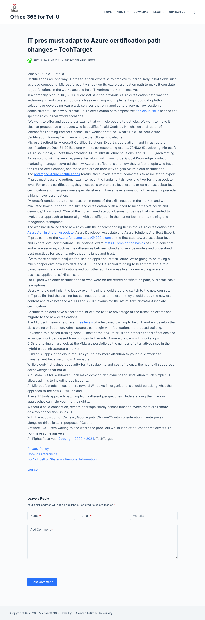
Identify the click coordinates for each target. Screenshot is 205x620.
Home (108, 11)
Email (87, 516)
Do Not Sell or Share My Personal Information (62, 459)
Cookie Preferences (42, 454)
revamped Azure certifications (57, 174)
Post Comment (42, 582)
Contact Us (177, 11)
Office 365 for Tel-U (34, 17)
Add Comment (41, 529)
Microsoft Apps (76, 60)
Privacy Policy (38, 449)
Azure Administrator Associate (50, 232)
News (157, 11)
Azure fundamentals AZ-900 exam (85, 238)
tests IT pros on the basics (125, 243)
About (121, 11)
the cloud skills (147, 111)
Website (139, 516)
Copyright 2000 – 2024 (76, 439)
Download (141, 11)
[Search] (193, 12)
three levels (84, 322)
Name (35, 516)
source (32, 469)
